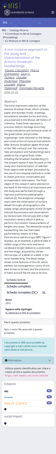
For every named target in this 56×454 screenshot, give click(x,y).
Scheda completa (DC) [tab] (22, 292)
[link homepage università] (19, 12)
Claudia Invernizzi (15, 79)
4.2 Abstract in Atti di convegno (22, 41)
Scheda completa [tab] (19, 286)
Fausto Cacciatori (17, 70)
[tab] (44, 292)
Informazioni (14, 360)
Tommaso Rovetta (31, 88)
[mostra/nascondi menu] (53, 12)
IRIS (4, 30)
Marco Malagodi (14, 86)
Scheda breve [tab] (16, 280)
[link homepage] (11, 5)
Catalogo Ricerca (18, 30)
